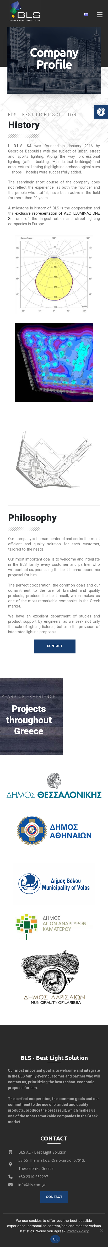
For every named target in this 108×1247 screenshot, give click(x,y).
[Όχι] (101, 1230)
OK (55, 1239)
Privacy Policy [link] (78, 1231)
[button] (99, 14)
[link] (101, 112)
